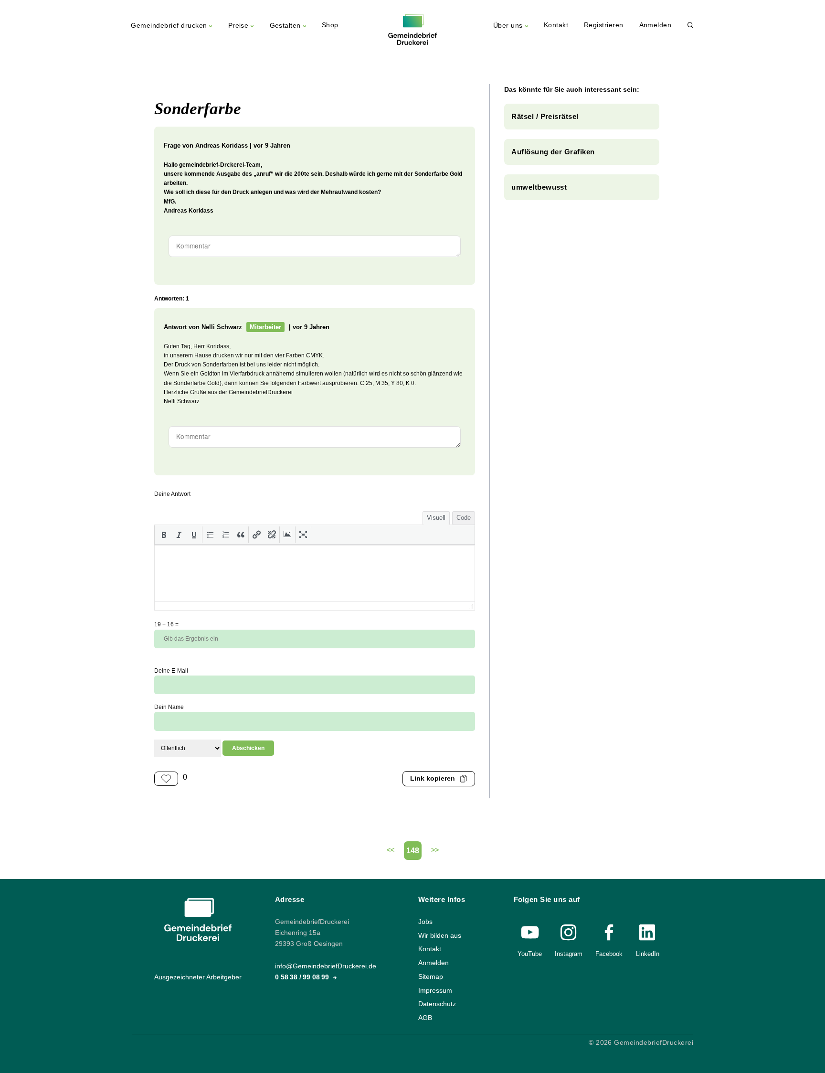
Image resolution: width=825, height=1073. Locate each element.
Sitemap (430, 976)
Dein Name (169, 707)
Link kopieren (432, 778)
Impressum (435, 990)
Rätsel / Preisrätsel (545, 116)
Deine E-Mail (171, 670)
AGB (425, 1017)
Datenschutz (437, 1004)
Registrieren (604, 25)
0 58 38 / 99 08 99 (303, 977)
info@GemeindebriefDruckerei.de (325, 966)
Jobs (425, 921)
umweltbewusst (539, 187)
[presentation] (164, 534)
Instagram (568, 953)
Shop (330, 25)
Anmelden (655, 25)
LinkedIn (647, 953)
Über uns (508, 25)
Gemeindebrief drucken (169, 25)
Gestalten (285, 25)
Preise (238, 25)
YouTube (530, 953)
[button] (163, 534)
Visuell (436, 517)
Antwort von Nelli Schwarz (203, 327)
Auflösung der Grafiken (553, 152)
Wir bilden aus (439, 935)
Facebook (609, 953)
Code (463, 517)
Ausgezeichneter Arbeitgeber (198, 977)
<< (390, 850)
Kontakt (556, 25)
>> (435, 850)
